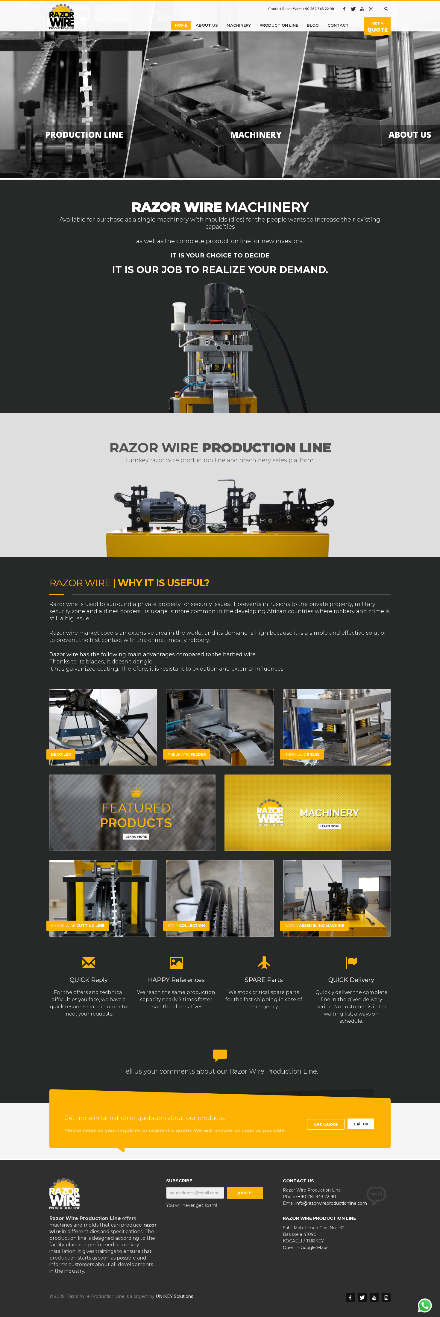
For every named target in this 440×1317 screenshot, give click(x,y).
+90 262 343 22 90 (317, 1196)
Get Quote (325, 1124)
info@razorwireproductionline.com (331, 1203)
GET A (377, 27)
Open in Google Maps (305, 1247)
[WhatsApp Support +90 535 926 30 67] (425, 1310)
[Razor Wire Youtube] (362, 8)
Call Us (360, 1124)
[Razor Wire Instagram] (371, 8)
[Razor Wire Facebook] (344, 8)
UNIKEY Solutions (174, 1296)
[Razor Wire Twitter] (353, 8)
